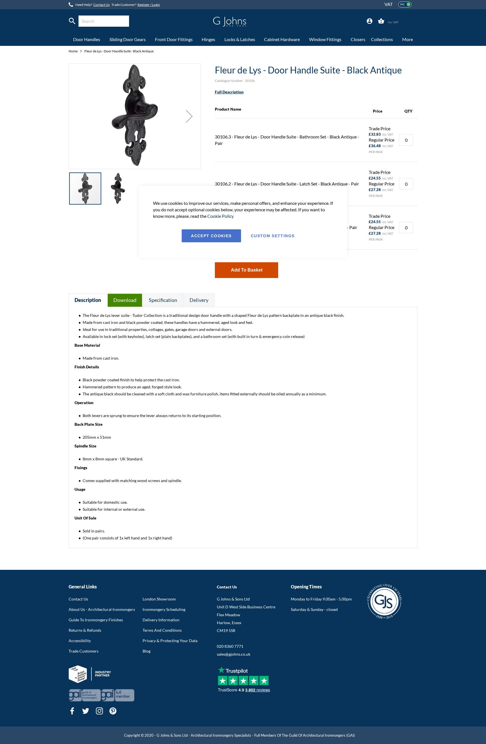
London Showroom (159, 599)
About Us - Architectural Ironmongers (102, 609)
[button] (189, 116)
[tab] (369, 21)
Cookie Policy (220, 216)
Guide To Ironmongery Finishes (96, 619)
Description (88, 300)
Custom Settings (272, 236)
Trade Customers (83, 651)
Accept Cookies (211, 236)
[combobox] (103, 21)
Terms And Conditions (162, 630)
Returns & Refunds (85, 630)
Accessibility (80, 640)
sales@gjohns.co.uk (233, 654)
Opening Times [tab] (306, 586)
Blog (146, 651)
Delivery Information (161, 619)
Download (124, 300)
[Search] (72, 21)
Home (73, 51)
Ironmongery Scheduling (164, 609)
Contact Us (101, 5)
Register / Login (149, 5)
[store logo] (230, 21)
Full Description (229, 91)
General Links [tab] (83, 586)
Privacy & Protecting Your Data (170, 640)
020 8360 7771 (230, 646)
